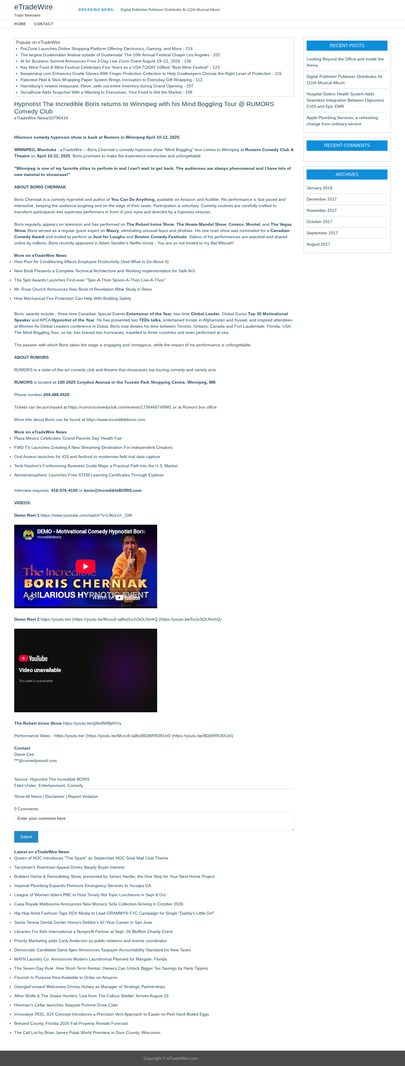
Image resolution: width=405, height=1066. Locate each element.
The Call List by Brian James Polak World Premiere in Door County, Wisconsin (87, 1032)
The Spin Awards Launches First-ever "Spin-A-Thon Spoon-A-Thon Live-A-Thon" (90, 280)
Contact (43, 24)
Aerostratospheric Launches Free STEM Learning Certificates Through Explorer (89, 475)
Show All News (28, 796)
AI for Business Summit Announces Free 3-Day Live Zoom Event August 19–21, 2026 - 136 (105, 61)
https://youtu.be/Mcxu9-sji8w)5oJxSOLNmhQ (116, 619)
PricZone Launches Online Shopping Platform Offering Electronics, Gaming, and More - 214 (106, 48)
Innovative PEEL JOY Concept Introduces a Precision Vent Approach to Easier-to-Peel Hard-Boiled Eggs (111, 1014)
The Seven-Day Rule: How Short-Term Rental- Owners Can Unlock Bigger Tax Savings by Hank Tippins (111, 968)
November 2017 (322, 210)
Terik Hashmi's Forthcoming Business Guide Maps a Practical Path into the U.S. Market (96, 465)
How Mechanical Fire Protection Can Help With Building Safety (72, 298)
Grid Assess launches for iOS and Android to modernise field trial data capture (87, 456)
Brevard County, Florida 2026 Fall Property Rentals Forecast (71, 1023)
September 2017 (322, 233)
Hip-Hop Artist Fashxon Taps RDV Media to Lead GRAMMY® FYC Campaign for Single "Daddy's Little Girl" (114, 913)
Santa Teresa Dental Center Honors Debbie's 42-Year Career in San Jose (83, 922)
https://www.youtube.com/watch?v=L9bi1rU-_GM (86, 515)
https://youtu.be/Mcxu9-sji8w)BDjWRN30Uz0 (128, 735)
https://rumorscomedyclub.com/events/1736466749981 (120, 407)
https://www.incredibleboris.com (115, 419)
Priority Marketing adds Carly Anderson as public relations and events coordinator (90, 940)
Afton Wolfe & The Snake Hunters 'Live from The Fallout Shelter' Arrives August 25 (91, 995)
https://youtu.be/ (56, 619)
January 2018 (319, 187)
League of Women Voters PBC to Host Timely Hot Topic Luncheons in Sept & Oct (90, 894)
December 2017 (322, 199)
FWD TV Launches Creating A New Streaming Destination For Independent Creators (93, 447)
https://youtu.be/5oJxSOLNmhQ (190, 619)
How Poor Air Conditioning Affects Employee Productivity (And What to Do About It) (91, 261)
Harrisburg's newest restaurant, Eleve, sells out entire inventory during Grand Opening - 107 (106, 86)
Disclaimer (55, 796)
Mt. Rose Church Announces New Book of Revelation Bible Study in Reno (83, 289)
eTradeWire (33, 7)
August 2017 (318, 244)
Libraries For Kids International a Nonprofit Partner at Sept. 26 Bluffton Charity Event (93, 931)
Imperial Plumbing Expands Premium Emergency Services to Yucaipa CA (82, 885)
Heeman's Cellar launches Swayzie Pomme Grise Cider (66, 1005)
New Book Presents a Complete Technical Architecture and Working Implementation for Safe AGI (104, 270)
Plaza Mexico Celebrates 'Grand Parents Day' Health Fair (68, 438)
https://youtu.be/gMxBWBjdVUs (92, 723)
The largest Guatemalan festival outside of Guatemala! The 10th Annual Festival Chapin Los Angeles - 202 (120, 54)
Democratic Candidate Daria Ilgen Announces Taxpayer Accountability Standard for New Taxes (102, 949)
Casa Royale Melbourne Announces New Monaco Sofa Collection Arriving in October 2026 (98, 904)
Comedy (75, 785)
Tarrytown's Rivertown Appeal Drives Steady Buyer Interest (69, 867)
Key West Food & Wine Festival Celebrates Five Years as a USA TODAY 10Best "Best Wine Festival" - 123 (120, 67)
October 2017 (319, 221)
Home (20, 24)
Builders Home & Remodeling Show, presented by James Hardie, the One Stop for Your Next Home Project (114, 876)
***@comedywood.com (35, 760)
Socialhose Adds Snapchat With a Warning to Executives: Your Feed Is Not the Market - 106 (106, 92)
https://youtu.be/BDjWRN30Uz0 (202, 735)
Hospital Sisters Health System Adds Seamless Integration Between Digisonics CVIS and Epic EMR (345, 100)
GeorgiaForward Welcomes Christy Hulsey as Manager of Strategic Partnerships (89, 986)
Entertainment (52, 785)
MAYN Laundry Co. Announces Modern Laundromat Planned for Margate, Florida (90, 959)
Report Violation (83, 796)
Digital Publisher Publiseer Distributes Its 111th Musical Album (170, 10)
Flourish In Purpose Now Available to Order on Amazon (65, 977)
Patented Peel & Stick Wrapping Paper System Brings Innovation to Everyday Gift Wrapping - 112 (111, 79)
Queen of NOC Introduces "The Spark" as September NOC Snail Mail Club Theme (91, 858)
